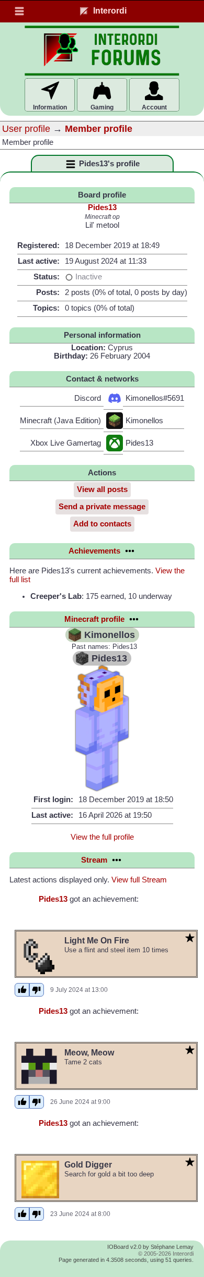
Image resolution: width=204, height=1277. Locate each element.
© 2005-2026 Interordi (166, 1253)
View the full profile (102, 837)
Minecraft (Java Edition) (60, 420)
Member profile (98, 129)
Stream (94, 860)
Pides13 (102, 207)
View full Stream (139, 880)
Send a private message (102, 506)
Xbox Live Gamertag (65, 443)
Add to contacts (102, 524)
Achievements (94, 551)
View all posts (102, 489)
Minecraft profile (94, 619)
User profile (26, 129)
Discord (87, 398)
